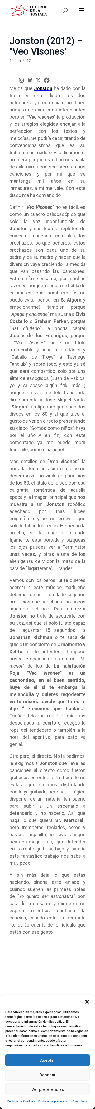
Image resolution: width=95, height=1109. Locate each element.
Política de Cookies (21, 1101)
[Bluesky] (30, 80)
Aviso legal (80, 1101)
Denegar (48, 1075)
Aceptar (47, 1060)
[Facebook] (46, 80)
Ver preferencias (47, 1089)
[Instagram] (21, 80)
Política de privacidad (53, 1101)
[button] (87, 1001)
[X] (38, 80)
